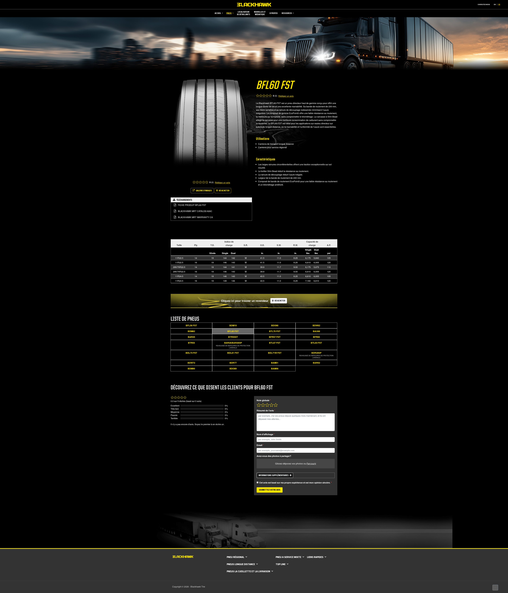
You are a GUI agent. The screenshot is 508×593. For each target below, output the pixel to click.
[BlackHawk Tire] (254, 4)
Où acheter (224, 190)
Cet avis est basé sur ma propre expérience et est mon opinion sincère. (294, 482)
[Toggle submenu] (218, 21)
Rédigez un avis (222, 182)
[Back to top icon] (495, 587)
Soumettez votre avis (269, 490)
